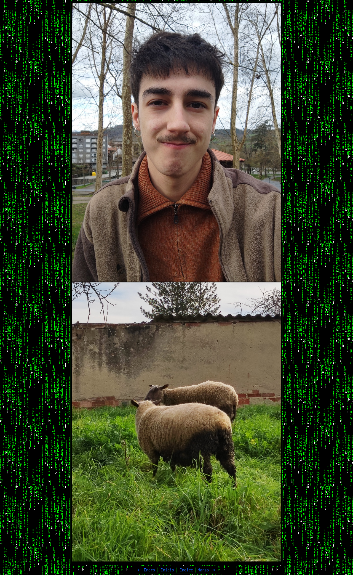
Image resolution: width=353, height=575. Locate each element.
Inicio (167, 570)
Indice (186, 570)
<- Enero (146, 570)
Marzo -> (206, 570)
